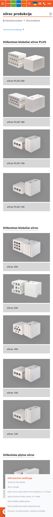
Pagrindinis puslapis (13, 20)
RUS (49, 4)
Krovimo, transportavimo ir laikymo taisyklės (26, 511)
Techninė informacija (16, 482)
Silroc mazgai (13, 487)
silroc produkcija (33, 20)
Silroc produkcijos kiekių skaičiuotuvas (24, 506)
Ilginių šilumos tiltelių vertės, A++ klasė (24, 497)
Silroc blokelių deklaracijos (19, 501)
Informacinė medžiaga (12, 30)
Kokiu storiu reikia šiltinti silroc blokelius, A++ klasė (29, 492)
